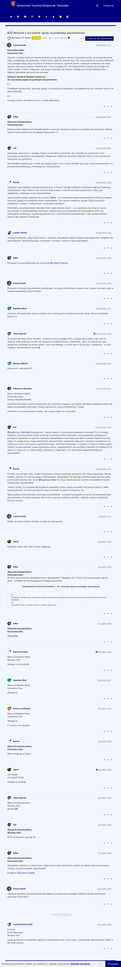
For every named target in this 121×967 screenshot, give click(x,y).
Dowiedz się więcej (80, 964)
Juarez (16, 541)
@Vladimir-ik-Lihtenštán (18, 432)
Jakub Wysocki (19, 334)
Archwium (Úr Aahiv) (21, 37)
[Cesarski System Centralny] (10, 16)
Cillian (15, 117)
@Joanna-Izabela (26, 873)
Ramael (16, 182)
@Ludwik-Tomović (59, 263)
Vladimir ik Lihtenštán (22, 388)
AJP (15, 148)
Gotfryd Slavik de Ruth (22, 924)
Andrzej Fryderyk (20, 652)
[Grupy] (60, 16)
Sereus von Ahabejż (21, 708)
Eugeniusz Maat (20, 308)
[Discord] (25, 16)
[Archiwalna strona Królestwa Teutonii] (67, 16)
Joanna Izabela (19, 45)
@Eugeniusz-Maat (47, 479)
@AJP (53, 197)
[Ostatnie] (32, 16)
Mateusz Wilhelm (20, 363)
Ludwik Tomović (20, 233)
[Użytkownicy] (53, 16)
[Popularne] (46, 16)
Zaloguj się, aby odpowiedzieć (99, 38)
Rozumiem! (113, 964)
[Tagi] (39, 16)
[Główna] (18, 16)
